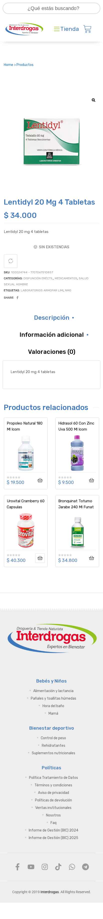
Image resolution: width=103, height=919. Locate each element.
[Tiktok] (58, 867)
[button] (93, 100)
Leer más (40, 558)
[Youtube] (31, 867)
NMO (68, 290)
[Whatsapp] (72, 867)
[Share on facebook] (17, 298)
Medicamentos (66, 278)
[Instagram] (44, 867)
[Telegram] (85, 867)
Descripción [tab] (51, 317)
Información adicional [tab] (52, 334)
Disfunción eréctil (38, 278)
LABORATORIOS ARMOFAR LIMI (42, 290)
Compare (11, 261)
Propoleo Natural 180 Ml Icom (24, 426)
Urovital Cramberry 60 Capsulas (25, 504)
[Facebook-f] (17, 867)
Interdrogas (49, 892)
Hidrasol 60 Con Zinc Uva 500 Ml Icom (76, 426)
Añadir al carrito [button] (40, 480)
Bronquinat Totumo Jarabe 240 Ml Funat (76, 504)
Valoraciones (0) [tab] (51, 351)
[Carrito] (87, 29)
